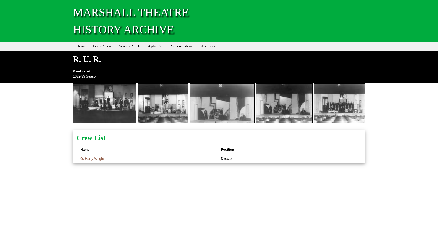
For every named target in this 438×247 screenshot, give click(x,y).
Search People (130, 46)
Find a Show (102, 46)
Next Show (208, 46)
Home (81, 46)
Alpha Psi (155, 46)
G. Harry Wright (92, 159)
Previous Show (180, 46)
